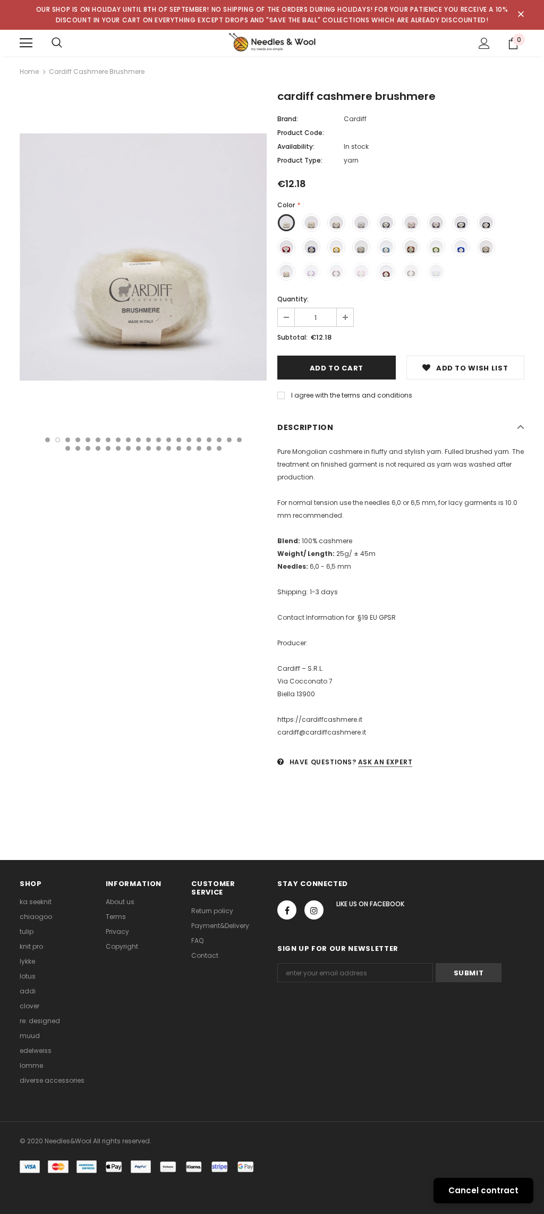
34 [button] (199, 448)
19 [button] (229, 439)
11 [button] (148, 439)
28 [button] (138, 448)
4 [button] (77, 439)
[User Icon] (484, 43)
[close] (520, 15)
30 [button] (158, 448)
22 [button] (77, 448)
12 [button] (158, 439)
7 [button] (108, 439)
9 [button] (128, 439)
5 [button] (88, 439)
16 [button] (199, 439)
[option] (143, 257)
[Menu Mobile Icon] (26, 43)
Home (29, 71)
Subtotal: (292, 337)
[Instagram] (314, 910)
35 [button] (209, 448)
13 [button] (168, 439)
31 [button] (168, 448)
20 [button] (239, 439)
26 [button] (118, 448)
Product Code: (300, 132)
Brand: (287, 118)
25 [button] (108, 448)
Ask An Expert (385, 761)
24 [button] (98, 448)
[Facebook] (286, 910)
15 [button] (188, 439)
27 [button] (128, 448)
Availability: (295, 146)
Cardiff (355, 118)
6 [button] (98, 439)
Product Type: (299, 160)
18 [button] (219, 439)
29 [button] (148, 448)
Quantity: (293, 299)
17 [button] (209, 439)
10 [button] (138, 439)
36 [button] (219, 448)
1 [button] (47, 439)
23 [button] (88, 448)
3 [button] (67, 439)
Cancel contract (483, 1190)
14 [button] (178, 439)
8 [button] (118, 439)
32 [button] (178, 448)
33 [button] (188, 448)
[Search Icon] (57, 43)
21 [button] (67, 448)
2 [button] (57, 439)
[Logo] (272, 42)
